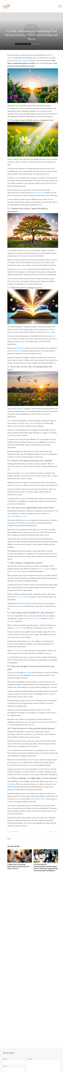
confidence (31, 423)
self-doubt (18, 178)
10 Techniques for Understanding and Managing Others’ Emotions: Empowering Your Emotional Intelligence (46, 861)
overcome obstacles (16, 571)
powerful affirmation (17, 408)
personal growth (38, 193)
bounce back (18, 628)
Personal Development (22, 44)
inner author (20, 348)
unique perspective (22, 269)
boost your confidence (22, 597)
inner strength (28, 672)
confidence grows (39, 799)
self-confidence (23, 60)
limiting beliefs (17, 351)
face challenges (46, 569)
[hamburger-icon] (60, 6)
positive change (50, 332)
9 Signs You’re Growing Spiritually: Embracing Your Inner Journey (19, 861)
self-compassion (18, 650)
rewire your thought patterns (44, 63)
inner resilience (35, 618)
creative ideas (23, 516)
